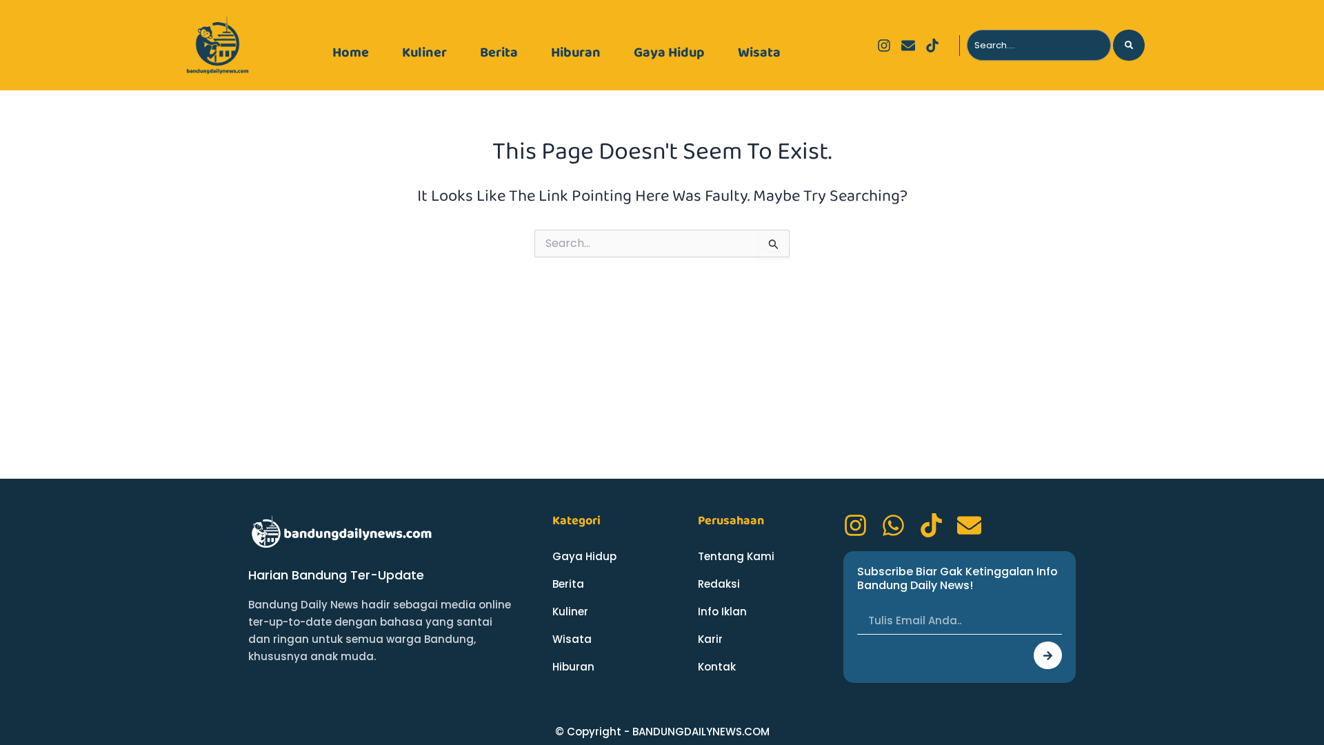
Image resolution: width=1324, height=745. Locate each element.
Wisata (759, 52)
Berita (499, 52)
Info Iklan (722, 611)
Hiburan (576, 52)
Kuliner (424, 52)
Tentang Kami (736, 556)
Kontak (717, 666)
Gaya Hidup (669, 52)
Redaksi (719, 584)
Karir (710, 639)
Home (350, 52)
